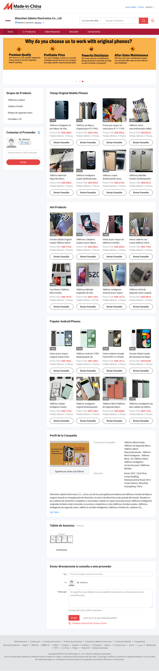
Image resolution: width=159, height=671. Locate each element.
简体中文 (35, 645)
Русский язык (120, 645)
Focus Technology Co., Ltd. (73, 653)
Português (96, 645)
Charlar (26, 143)
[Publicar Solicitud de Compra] (153, 21)
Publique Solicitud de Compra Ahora (87, 623)
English (25, 645)
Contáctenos (94, 31)
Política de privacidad (73, 641)
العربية (140, 645)
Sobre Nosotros (52, 31)
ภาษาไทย (65, 648)
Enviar (74, 617)
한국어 (131, 645)
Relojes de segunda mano (20, 112)
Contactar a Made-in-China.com (98, 641)
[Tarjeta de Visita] (39, 132)
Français (65, 645)
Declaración (35, 641)
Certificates (61, 549)
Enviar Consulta (61, 142)
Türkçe (75, 648)
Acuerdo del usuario (52, 641)
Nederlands (151, 645)
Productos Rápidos (123, 641)
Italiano (107, 645)
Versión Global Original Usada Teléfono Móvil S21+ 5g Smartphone (61, 242)
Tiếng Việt (85, 648)
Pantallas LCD (15, 119)
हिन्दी (56, 648)
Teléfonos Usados (16, 99)
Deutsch (85, 645)
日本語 (55, 645)
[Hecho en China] (23, 6)
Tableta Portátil (15, 106)
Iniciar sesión (130, 7)
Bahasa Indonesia (100, 648)
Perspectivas (139, 641)
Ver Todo (54, 512)
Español (75, 645)
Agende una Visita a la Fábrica (69, 471)
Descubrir (73, 31)
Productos (30, 31)
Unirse (141, 7)
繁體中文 (46, 645)
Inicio (10, 31)
